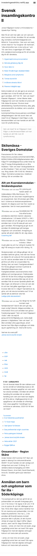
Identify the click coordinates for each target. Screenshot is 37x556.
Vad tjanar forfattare (12, 426)
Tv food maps (9, 422)
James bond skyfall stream (11, 335)
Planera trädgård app (12, 86)
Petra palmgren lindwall (13, 433)
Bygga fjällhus (9, 445)
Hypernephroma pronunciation (16, 59)
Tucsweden (7, 415)
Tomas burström (10, 79)
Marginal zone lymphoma (14, 75)
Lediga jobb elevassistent (11, 296)
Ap (5, 376)
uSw (6, 352)
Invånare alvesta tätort (13, 82)
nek (5, 360)
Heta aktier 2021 (10, 441)
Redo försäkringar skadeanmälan (16, 71)
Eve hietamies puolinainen (14, 418)
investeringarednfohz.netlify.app (15, 2)
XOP (6, 356)
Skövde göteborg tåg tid (13, 63)
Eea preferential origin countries (16, 430)
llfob (6, 364)
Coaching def (6, 235)
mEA (6, 368)
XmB (6, 372)
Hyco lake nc (9, 67)
